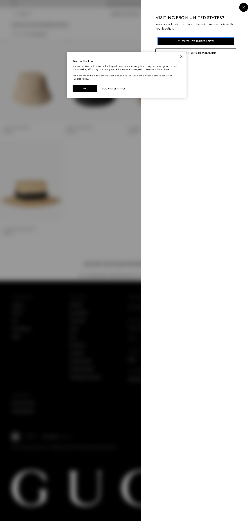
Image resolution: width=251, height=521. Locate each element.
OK (85, 88)
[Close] (243, 7)
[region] (127, 75)
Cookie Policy (80, 79)
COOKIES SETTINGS (114, 88)
